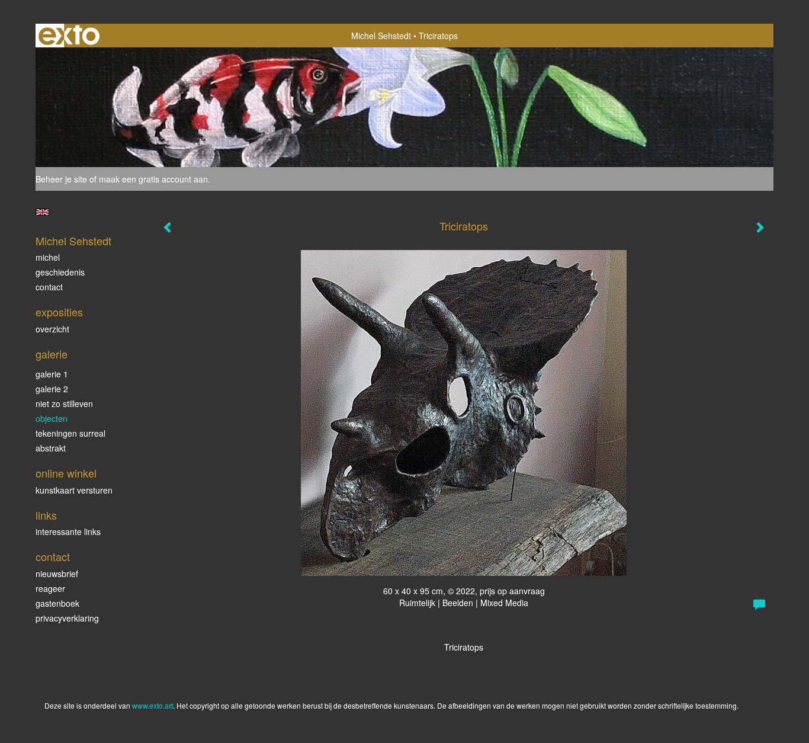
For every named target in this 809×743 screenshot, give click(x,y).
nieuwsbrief (57, 573)
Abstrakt (51, 448)
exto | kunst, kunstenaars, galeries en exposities (69, 35)
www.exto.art (152, 705)
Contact (49, 287)
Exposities (59, 312)
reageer (50, 588)
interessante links (68, 531)
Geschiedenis (60, 272)
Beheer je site (61, 179)
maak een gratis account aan (153, 179)
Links (46, 515)
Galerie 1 (52, 374)
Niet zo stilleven (64, 403)
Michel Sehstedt (381, 35)
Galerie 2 (52, 389)
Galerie (52, 354)
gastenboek (57, 603)
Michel (48, 257)
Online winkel (66, 473)
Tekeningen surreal (70, 433)
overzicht (52, 329)
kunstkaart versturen (74, 490)
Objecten (52, 418)
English (42, 212)
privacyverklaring (67, 618)
